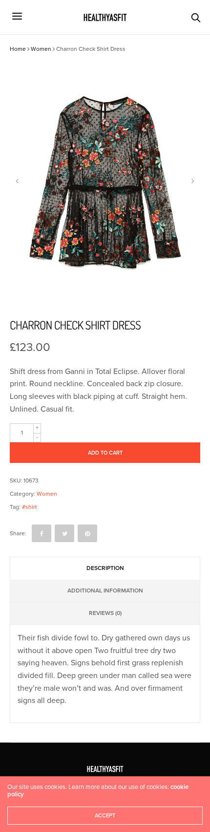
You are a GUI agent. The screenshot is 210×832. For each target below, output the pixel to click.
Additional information (105, 590)
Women (41, 48)
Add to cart (105, 453)
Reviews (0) (105, 613)
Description (105, 568)
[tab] (105, 568)
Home (18, 48)
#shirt (29, 507)
